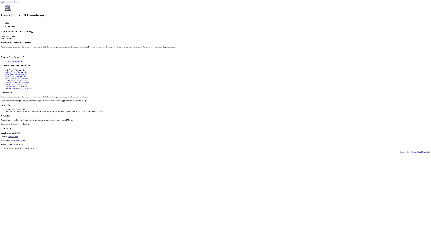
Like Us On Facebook (17, 141)
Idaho (7, 23)
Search (7, 8)
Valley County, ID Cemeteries (16, 86)
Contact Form (13, 137)
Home (7, 6)
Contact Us (426, 152)
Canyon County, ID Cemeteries (16, 78)
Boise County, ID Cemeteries (15, 76)
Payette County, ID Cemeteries (16, 84)
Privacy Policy (416, 152)
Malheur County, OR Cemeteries (17, 82)
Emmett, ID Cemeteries (13, 61)
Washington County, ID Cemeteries (18, 88)
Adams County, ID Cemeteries (16, 72)
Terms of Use (404, 152)
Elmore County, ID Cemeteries (16, 80)
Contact (8, 10)
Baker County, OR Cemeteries (16, 74)
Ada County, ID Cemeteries (15, 70)
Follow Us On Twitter (15, 144)
